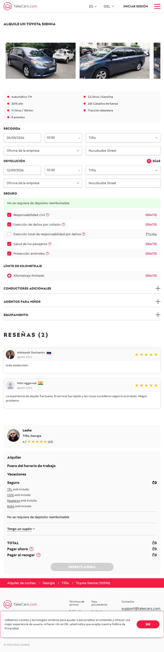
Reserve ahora (82, 567)
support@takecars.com (140, 609)
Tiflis (26, 436)
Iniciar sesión (135, 6)
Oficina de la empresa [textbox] (23, 150)
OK (148, 624)
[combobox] (61, 137)
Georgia (35, 436)
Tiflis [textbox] (92, 138)
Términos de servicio (76, 603)
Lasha (27, 430)
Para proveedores (99, 603)
